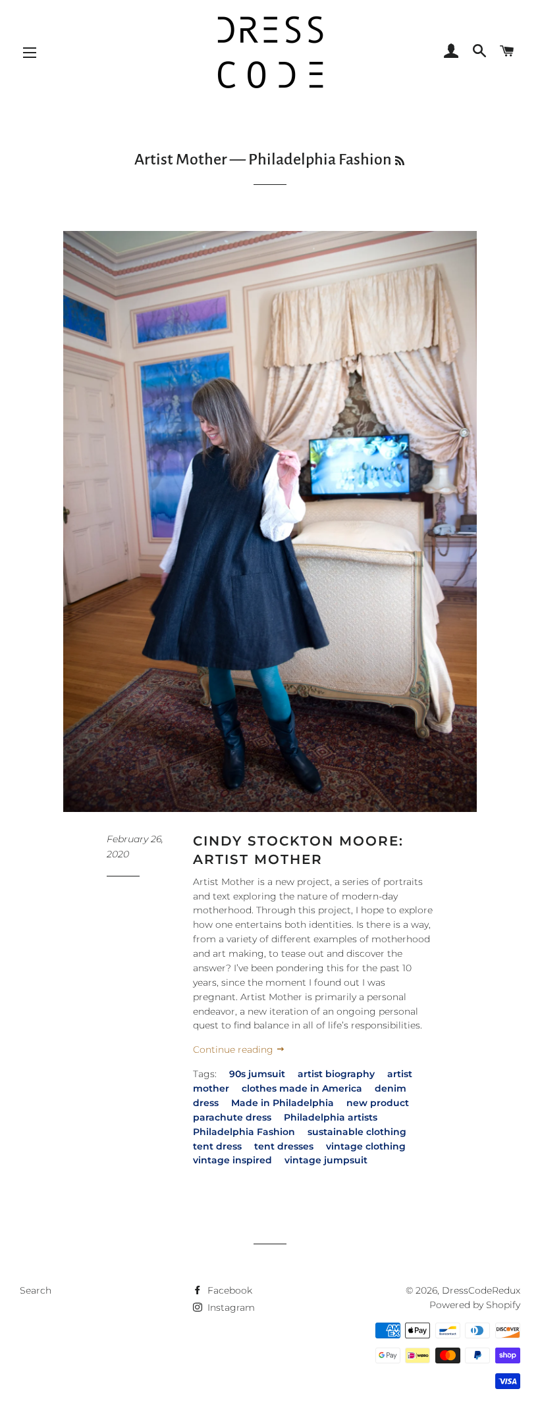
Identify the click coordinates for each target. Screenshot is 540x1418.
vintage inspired (232, 1160)
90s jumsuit (257, 1074)
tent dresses (283, 1146)
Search (35, 1290)
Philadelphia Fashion (244, 1132)
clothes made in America (302, 1088)
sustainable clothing (357, 1132)
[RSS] (399, 161)
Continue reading (234, 1049)
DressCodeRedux (481, 1290)
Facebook (228, 1290)
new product (377, 1103)
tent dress (217, 1146)
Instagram (230, 1307)
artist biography (336, 1074)
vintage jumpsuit (325, 1160)
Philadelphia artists (330, 1117)
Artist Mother (180, 159)
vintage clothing (366, 1146)
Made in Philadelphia (282, 1103)
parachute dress (232, 1117)
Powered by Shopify (474, 1305)
